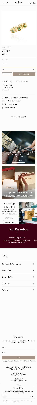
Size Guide (6, 270)
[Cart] (34, 3)
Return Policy (7, 277)
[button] (7, 3)
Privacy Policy (30, 360)
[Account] (30, 3)
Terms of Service (12, 402)
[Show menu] (2, 3)
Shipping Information (11, 264)
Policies (5, 290)
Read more (6, 90)
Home (3, 47)
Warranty (6, 283)
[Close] (34, 386)
